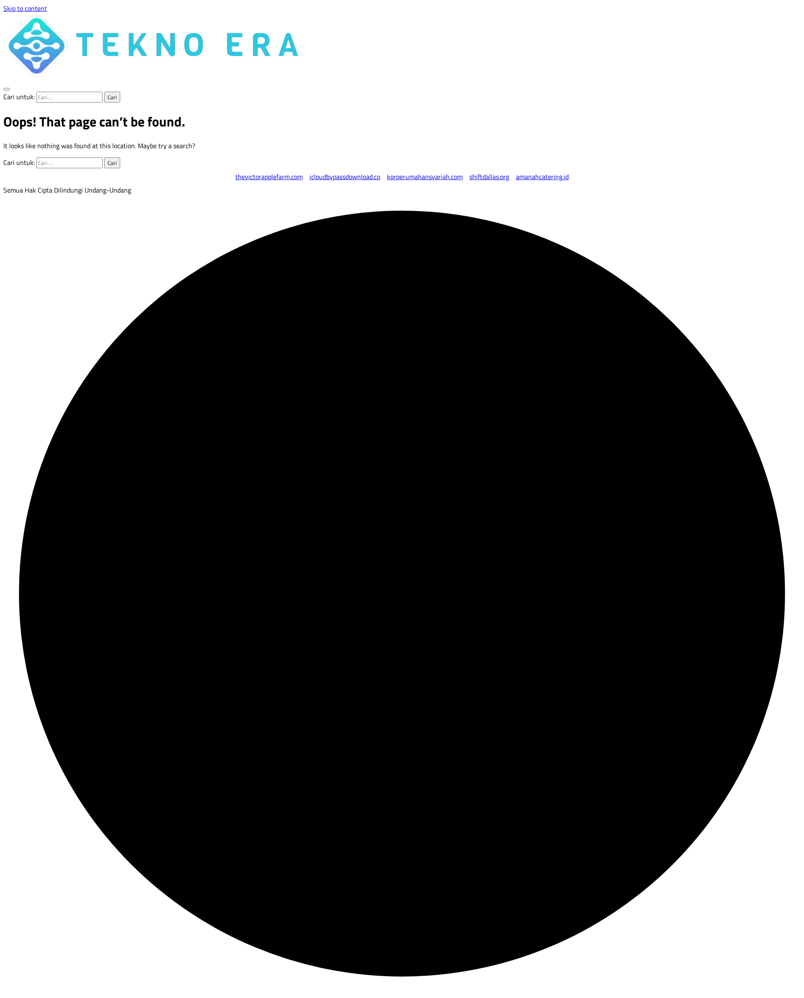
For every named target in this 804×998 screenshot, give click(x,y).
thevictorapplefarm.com (269, 177)
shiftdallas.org (489, 177)
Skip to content (25, 8)
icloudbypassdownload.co (344, 177)
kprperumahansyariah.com (425, 177)
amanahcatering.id (542, 177)
